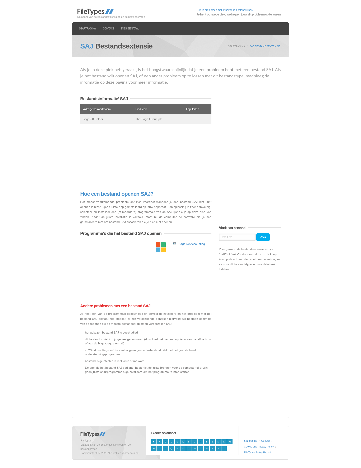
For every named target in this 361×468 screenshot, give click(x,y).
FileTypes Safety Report (257, 452)
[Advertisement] (145, 157)
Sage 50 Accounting (192, 244)
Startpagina (87, 28)
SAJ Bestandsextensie (264, 46)
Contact (108, 28)
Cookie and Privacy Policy (259, 446)
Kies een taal (130, 28)
